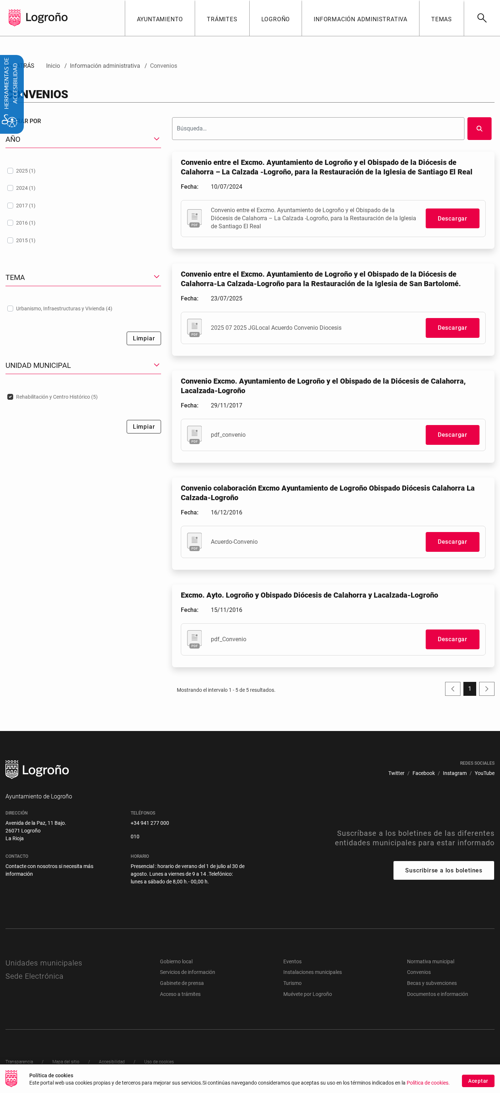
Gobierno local (176, 961)
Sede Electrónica (34, 976)
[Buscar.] (479, 128)
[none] (14, 18)
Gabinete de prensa (182, 983)
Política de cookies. (428, 1083)
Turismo (292, 983)
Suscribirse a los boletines (443, 870)
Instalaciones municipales (312, 972)
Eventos (292, 961)
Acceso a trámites (180, 994)
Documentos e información (437, 994)
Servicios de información (187, 972)
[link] (482, 18)
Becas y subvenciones (432, 983)
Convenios (419, 972)
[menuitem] (160, 18)
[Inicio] (47, 17)
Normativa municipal (430, 961)
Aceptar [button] (478, 1081)
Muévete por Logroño (307, 994)
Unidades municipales (43, 963)
